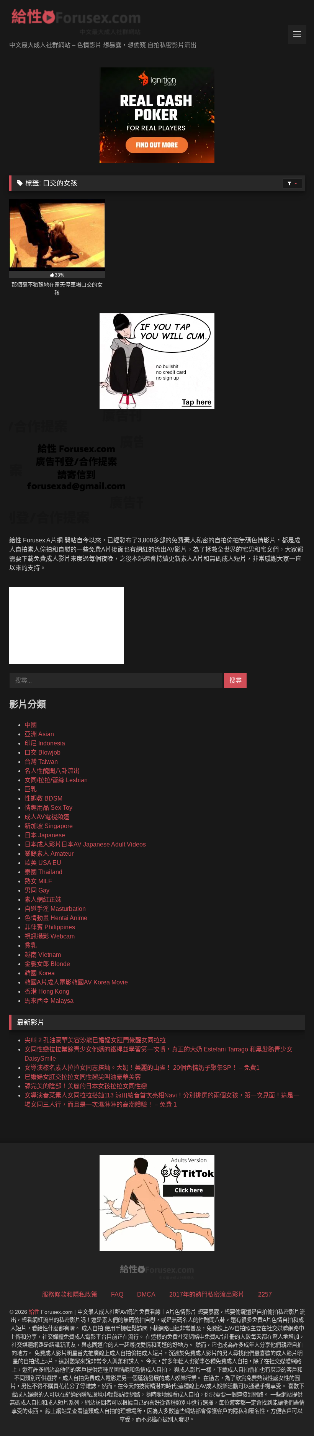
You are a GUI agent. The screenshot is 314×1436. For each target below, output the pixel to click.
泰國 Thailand (43, 872)
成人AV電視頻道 (47, 817)
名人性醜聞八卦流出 (52, 771)
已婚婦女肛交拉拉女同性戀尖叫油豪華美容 (83, 1077)
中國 (31, 725)
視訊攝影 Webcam (50, 936)
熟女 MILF (38, 881)
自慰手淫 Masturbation (55, 908)
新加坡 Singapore (49, 826)
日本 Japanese (45, 835)
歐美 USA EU (43, 863)
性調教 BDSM (43, 798)
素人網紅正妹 (43, 899)
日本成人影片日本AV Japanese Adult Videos (85, 844)
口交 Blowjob (43, 752)
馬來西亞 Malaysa (49, 1000)
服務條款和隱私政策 (69, 1294)
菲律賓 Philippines (50, 927)
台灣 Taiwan (41, 761)
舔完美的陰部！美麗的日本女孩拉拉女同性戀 (86, 1086)
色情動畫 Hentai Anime (56, 918)
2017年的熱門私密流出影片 (206, 1294)
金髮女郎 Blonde (47, 964)
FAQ (117, 1294)
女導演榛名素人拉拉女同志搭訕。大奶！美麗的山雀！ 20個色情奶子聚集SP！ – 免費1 (142, 1067)
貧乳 (31, 945)
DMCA (146, 1294)
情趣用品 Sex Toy (48, 807)
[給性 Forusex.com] (157, 23)
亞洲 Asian (39, 734)
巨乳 (31, 789)
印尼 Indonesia (45, 743)
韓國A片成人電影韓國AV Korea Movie (76, 982)
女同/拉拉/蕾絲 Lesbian (56, 780)
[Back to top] (290, 1413)
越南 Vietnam (43, 954)
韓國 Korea (40, 973)
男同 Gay (37, 890)
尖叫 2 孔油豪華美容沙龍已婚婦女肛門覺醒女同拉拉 (95, 1040)
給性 (34, 1312)
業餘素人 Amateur (49, 853)
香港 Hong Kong (47, 991)
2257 (265, 1294)
